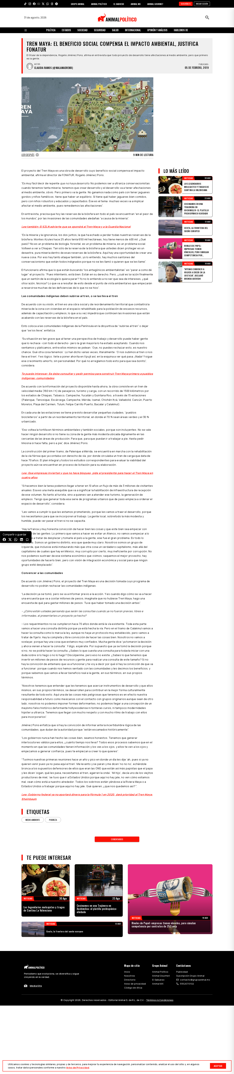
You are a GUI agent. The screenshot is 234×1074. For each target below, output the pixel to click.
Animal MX (157, 983)
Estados (66, 30)
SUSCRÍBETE (186, 3)
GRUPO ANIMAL (77, 4)
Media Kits (36, 985)
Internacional (133, 30)
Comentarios (117, 839)
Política (50, 30)
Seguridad (100, 30)
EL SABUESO (118, 4)
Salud (115, 30)
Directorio (129, 979)
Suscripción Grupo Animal (190, 975)
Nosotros (129, 975)
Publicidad (182, 971)
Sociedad (82, 30)
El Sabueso (158, 979)
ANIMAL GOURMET (155, 4)
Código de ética (133, 987)
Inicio (127, 971)
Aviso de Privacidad (77, 1067)
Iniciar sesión (202, 3)
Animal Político (160, 971)
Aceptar (218, 1065)
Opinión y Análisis (157, 30)
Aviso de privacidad (135, 983)
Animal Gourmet (161, 975)
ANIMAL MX (136, 4)
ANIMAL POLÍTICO (99, 4)
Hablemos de (181, 30)
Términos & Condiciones (159, 1000)
